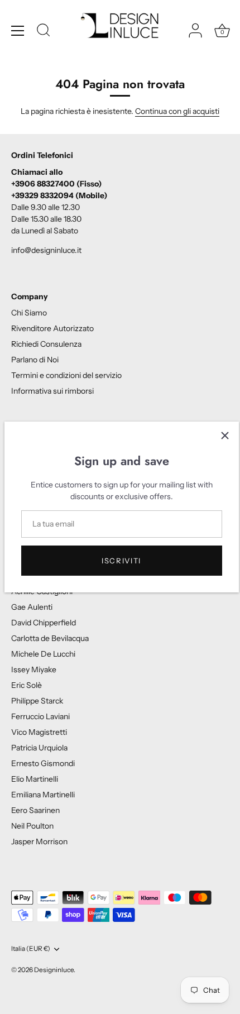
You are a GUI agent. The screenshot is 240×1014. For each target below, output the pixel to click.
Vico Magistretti (39, 732)
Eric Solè (26, 685)
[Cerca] (43, 32)
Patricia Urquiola (39, 748)
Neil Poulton (32, 826)
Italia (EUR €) (30, 949)
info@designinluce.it (46, 250)
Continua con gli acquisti (177, 111)
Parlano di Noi (35, 360)
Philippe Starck (37, 701)
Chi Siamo (29, 313)
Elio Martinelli (34, 779)
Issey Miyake (33, 669)
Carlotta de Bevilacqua (50, 638)
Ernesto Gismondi (43, 763)
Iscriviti (121, 560)
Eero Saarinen (35, 810)
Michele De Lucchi (43, 654)
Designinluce (54, 969)
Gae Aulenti (31, 607)
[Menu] (18, 30)
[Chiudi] (225, 435)
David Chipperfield (43, 623)
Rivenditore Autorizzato (52, 328)
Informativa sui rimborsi (52, 391)
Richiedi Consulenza (46, 344)
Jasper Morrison (39, 841)
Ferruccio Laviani (40, 716)
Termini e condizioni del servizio (66, 375)
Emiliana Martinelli (43, 795)
